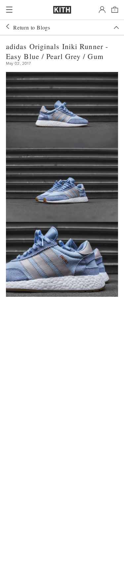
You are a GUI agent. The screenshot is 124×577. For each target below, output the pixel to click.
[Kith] (62, 10)
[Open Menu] (9, 9)
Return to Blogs (31, 27)
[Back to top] (116, 27)
